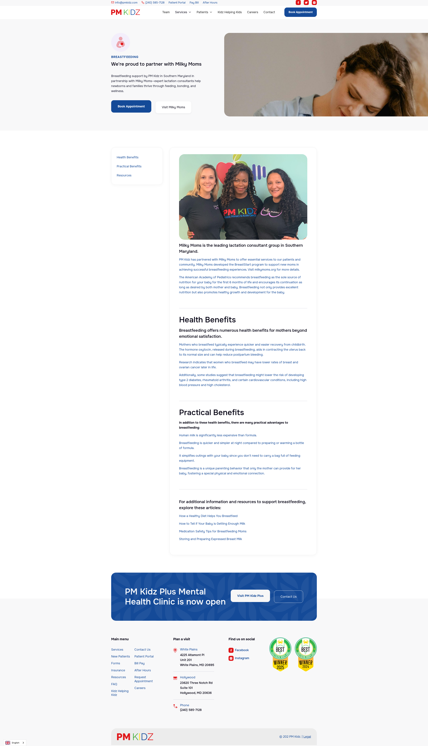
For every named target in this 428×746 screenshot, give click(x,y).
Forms (115, 663)
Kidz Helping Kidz (120, 693)
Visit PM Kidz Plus (250, 596)
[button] (183, 12)
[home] (129, 12)
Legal (307, 736)
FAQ (114, 684)
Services (117, 649)
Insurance (118, 670)
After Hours (142, 670)
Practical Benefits (129, 166)
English (15, 742)
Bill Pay (139, 663)
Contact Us (289, 597)
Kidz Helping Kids (230, 12)
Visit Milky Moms (173, 107)
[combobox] (14, 742)
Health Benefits (127, 157)
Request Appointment (143, 679)
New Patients (120, 656)
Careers (252, 12)
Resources (124, 175)
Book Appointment (301, 12)
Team (166, 12)
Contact (269, 12)
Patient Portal (144, 656)
